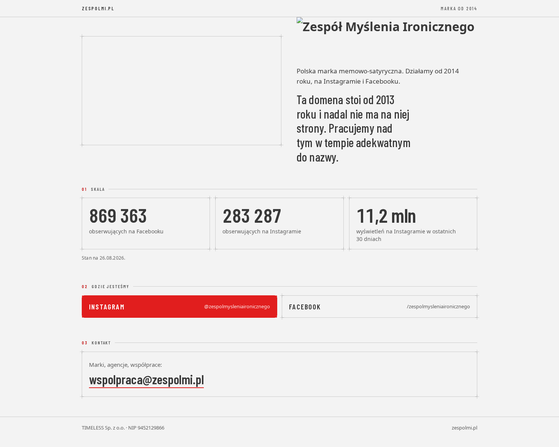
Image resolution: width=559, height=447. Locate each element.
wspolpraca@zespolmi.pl (146, 379)
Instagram (179, 306)
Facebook (379, 306)
